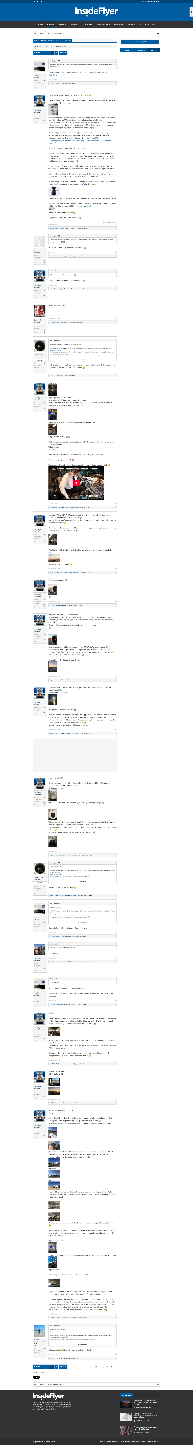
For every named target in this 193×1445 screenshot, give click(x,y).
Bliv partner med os (153, 1442)
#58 (116, 1099)
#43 (116, 252)
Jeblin (65, 228)
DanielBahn (38, 320)
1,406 (44, 115)
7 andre (77, 680)
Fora (153, 50)
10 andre (76, 855)
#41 (116, 79)
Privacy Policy (130, 1442)
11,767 (43, 364)
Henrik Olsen (59, 228)
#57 (116, 1060)
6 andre (75, 962)
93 (44, 262)
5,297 (44, 80)
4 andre (66, 605)
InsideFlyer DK (51, 1442)
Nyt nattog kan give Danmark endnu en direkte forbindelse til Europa (146, 1402)
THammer (64, 507)
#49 (116, 601)
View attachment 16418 (56, 874)
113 (44, 87)
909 (44, 1348)
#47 (116, 504)
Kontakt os (115, 1442)
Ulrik (64, 936)
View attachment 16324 (56, 350)
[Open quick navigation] (158, 33)
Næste (62, 53)
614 (44, 325)
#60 (116, 1354)
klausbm (52, 228)
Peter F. (69, 855)
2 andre (70, 936)
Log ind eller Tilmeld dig (151, 1)
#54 (116, 932)
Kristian (36, 75)
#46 (116, 372)
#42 (116, 224)
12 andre (71, 1064)
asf (35, 250)
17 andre (71, 228)
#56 (116, 1000)
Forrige (38, 53)
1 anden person (74, 895)
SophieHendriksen (55, 507)
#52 (116, 851)
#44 (116, 285)
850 (44, 255)
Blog (127, 50)
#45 (116, 318)
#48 (116, 568)
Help (122, 1442)
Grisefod (63, 962)
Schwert (52, 572)
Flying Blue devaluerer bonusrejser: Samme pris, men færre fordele (145, 1416)
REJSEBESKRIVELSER (46, 47)
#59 (116, 1314)
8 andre (73, 507)
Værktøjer (140, 50)
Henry (51, 83)
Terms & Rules (141, 1442)
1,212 (44, 963)
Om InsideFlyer (105, 1442)
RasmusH (69, 680)
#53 (116, 892)
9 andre (76, 572)
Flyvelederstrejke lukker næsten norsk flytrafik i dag (146, 1428)
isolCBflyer (64, 47)
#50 (116, 676)
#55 (116, 958)
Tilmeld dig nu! (140, 42)
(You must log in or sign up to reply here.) (103, 1367)
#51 (116, 729)
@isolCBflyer (53, 75)
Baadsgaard (61, 289)
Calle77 (69, 733)
